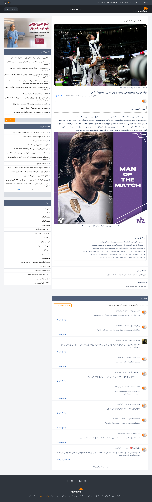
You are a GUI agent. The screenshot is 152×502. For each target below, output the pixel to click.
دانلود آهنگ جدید (44, 246)
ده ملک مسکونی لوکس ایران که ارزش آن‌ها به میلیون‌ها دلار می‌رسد (27, 158)
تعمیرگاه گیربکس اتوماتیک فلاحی (38, 275)
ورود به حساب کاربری (62, 305)
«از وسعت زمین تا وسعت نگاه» (37, 145)
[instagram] (67, 481)
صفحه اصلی (74, 9)
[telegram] (71, 481)
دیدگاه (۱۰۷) (60, 96)
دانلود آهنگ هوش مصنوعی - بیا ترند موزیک (35, 262)
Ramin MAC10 (135, 387)
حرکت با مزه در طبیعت (40, 141)
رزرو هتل (47, 238)
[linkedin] (80, 481)
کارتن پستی (46, 258)
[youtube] (76, 481)
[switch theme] (7, 3)
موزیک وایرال (46, 225)
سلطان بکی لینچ (42, 163)
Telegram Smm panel (42, 270)
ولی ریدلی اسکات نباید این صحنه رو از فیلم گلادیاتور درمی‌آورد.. (26, 180)
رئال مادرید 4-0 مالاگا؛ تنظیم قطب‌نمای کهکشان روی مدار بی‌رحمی (28, 69)
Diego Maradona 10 (133, 419)
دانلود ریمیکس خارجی (42, 279)
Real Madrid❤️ (135, 448)
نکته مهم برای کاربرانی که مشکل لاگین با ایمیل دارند (30, 132)
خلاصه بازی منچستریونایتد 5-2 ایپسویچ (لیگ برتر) (30, 104)
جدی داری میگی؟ (134, 372)
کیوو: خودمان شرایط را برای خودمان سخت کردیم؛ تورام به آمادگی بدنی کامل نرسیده (26, 99)
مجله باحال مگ (45, 266)
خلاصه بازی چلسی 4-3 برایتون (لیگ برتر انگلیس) (31, 112)
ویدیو (121, 3)
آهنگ (48, 213)
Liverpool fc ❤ (135, 311)
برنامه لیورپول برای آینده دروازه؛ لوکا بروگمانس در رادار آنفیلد (27, 168)
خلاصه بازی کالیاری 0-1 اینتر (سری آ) (35, 94)
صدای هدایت (136, 404)
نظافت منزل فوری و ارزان (41, 283)
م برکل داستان (135, 326)
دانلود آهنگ (46, 209)
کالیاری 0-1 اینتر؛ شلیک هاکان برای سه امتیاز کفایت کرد (29, 58)
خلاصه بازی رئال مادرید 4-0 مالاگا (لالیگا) (34, 108)
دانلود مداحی (46, 254)
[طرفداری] (124, 9)
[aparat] (85, 481)
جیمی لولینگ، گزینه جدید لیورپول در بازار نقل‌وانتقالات (29, 172)
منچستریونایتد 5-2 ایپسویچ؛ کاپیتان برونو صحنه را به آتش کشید (27, 63)
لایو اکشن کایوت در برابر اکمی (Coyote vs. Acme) (31, 149)
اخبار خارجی (128, 21)
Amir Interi (136, 358)
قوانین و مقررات (44, 496)
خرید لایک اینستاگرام (43, 229)
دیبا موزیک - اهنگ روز (42, 233)
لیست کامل (10, 120)
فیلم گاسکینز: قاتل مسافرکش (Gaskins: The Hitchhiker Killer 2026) (27, 185)
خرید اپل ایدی (45, 242)
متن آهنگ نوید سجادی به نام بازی (36, 176)
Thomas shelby (134, 340)
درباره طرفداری (101, 3)
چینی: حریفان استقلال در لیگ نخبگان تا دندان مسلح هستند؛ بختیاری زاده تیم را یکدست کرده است (27, 82)
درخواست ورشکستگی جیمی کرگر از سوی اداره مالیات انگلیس (27, 153)
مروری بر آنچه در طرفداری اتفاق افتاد (35, 137)
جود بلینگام (136, 434)
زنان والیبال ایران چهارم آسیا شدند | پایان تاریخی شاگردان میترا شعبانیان (26, 88)
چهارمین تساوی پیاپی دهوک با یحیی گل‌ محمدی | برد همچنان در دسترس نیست (26, 76)
